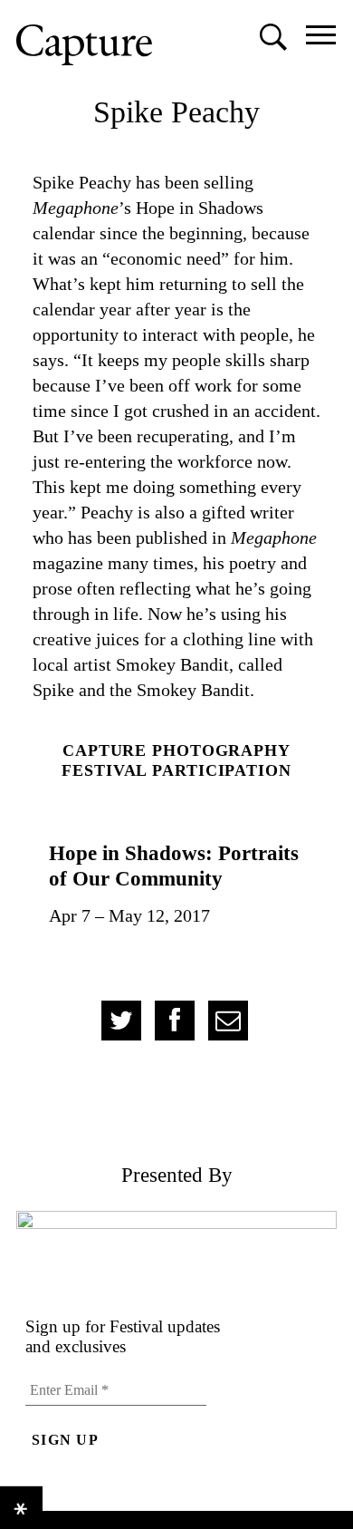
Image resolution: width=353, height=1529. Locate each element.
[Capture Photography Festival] (84, 44)
